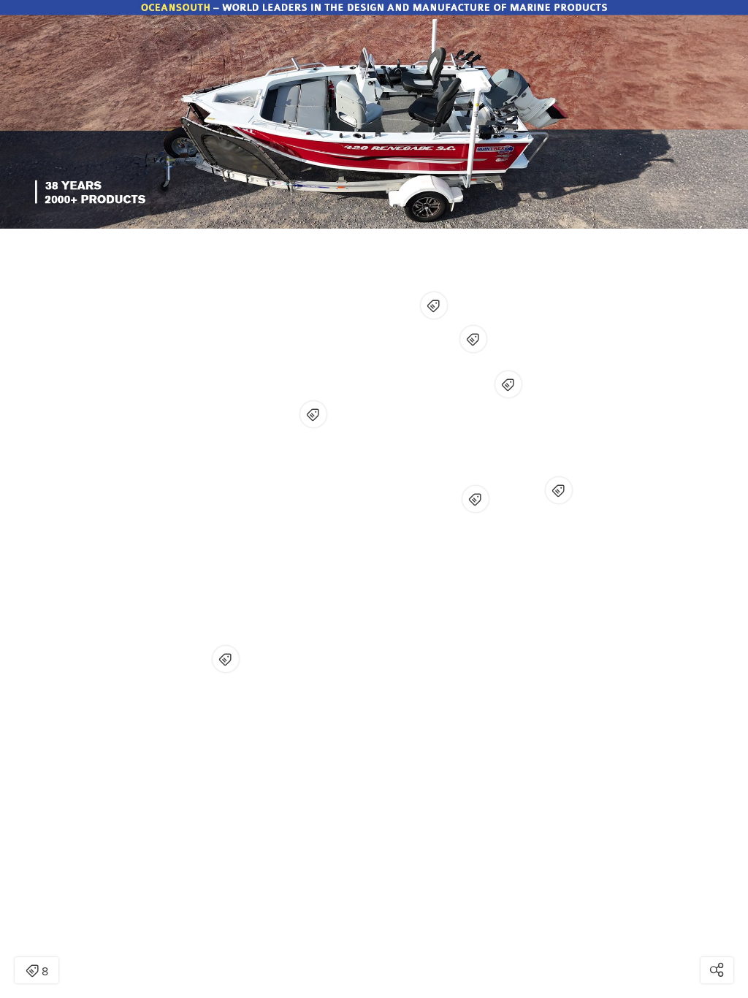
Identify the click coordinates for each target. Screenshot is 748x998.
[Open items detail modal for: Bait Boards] (473, 339)
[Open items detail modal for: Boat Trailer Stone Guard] (226, 659)
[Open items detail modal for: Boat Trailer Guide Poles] (475, 499)
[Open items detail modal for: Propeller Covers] (559, 490)
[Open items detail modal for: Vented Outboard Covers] (508, 384)
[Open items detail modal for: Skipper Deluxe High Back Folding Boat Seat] (434, 305)
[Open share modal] (717, 970)
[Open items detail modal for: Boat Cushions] (313, 414)
